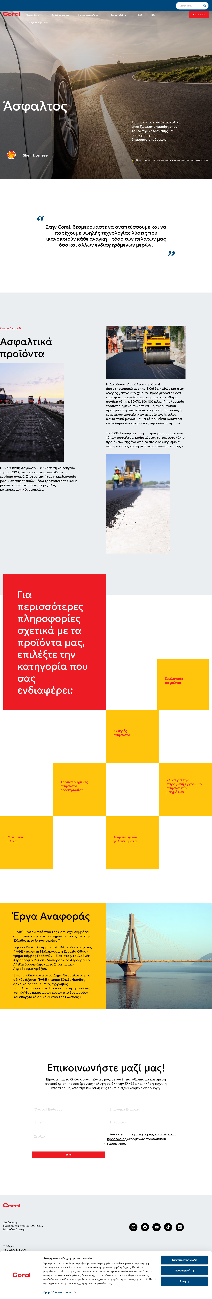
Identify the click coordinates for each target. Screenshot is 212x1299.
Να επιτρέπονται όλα (184, 1260)
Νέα (153, 15)
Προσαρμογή (182, 1270)
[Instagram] (133, 1227)
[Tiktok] (168, 1227)
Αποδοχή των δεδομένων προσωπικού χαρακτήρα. (141, 1139)
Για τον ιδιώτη (118, 15)
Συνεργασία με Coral (37, 23)
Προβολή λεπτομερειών (57, 1292)
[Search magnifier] (204, 5)
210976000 (18, 1249)
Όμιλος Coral (32, 15)
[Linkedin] (180, 1227)
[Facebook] (145, 1227)
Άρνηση (184, 1281)
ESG (140, 15)
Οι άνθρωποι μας (60, 15)
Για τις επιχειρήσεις (88, 15)
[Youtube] (156, 1227)
